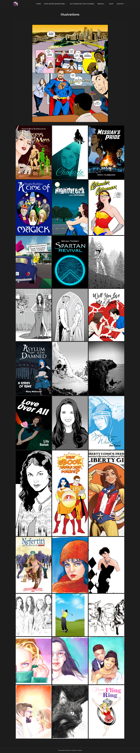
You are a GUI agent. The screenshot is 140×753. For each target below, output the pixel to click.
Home (38, 4)
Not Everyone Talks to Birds (82, 4)
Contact (120, 4)
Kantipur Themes (77, 750)
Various (100, 4)
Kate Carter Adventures (54, 4)
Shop (111, 4)
